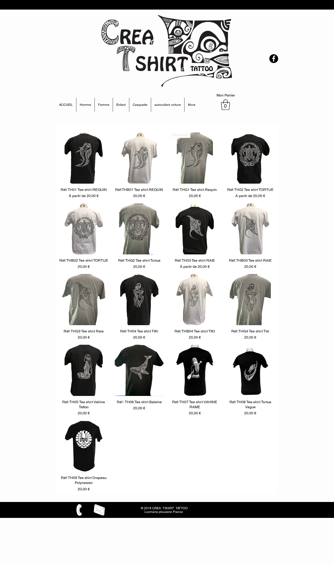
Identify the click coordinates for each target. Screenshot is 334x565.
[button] (225, 104)
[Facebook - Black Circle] (273, 58)
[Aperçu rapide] (83, 158)
